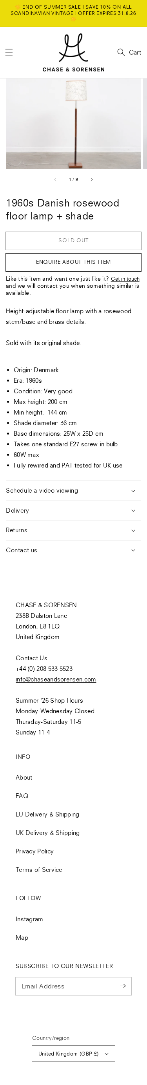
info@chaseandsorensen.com (56, 679)
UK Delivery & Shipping (48, 832)
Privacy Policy (35, 851)
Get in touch (125, 279)
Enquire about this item (73, 262)
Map (22, 937)
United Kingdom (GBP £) (68, 1053)
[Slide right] (91, 179)
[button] (9, 52)
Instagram (30, 918)
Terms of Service (39, 869)
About (24, 777)
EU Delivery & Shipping (48, 814)
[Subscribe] (122, 986)
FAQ (22, 795)
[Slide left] (55, 179)
